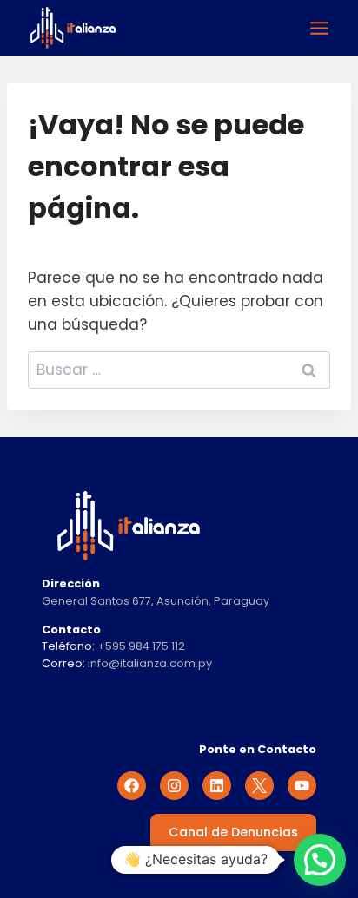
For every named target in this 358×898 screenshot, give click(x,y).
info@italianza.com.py (150, 663)
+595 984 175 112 (141, 646)
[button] (320, 860)
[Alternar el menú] (319, 28)
